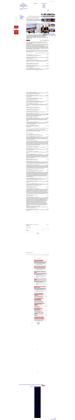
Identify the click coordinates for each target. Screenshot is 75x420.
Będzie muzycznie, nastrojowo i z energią (40, 272)
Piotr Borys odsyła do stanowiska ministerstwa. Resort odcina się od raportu (39, 317)
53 (46, 306)
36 (46, 319)
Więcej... (55, 418)
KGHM (16, 32)
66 (46, 296)
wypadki (44, 5)
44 (46, 310)
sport (43, 6)
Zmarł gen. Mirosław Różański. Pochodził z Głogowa (39, 304)
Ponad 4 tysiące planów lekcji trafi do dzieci (40, 279)
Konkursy (33, 384)
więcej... (54, 13)
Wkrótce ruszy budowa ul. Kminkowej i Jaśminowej (23, 5)
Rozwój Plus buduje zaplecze (38, 313)
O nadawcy (41, 384)
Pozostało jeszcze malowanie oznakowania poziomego (39, 294)
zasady (48, 227)
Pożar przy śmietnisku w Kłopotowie (47, 22)
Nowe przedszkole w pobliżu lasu (40, 266)
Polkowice (16, 27)
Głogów (16, 26)
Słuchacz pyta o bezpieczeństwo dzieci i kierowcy (40, 287)
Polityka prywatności (37, 384)
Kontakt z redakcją (29, 384)
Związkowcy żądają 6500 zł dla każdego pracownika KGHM (38, 299)
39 (46, 314)
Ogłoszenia (21, 17)
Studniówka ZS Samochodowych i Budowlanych (49, 34)
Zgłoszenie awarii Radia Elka (22, 384)
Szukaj (21, 15)
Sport (16, 33)
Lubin (16, 29)
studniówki (44, 7)
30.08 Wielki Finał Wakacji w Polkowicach (35, 4)
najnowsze (44, 4)
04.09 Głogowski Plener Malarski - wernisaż (35, 8)
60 (46, 301)
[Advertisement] (37, 81)
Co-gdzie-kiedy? (22, 16)
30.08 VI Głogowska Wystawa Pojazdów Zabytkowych (35, 5)
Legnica (16, 30)
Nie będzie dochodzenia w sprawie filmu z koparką (38, 309)
